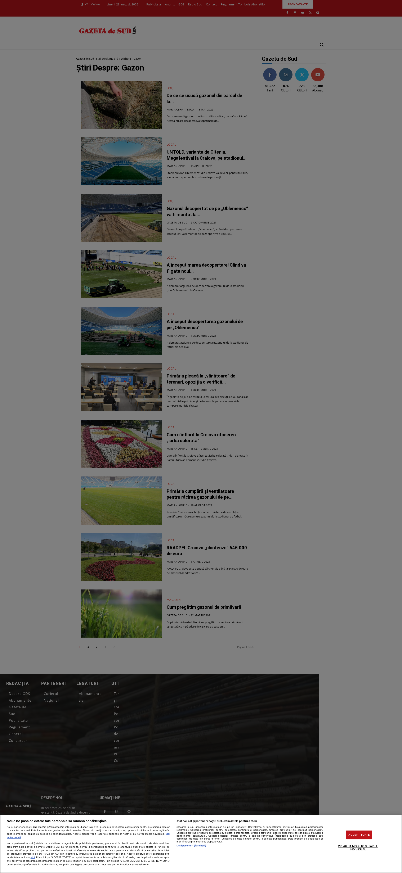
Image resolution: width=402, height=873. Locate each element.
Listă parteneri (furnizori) (191, 845)
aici (33, 857)
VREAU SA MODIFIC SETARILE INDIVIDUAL (358, 847)
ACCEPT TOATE (359, 835)
